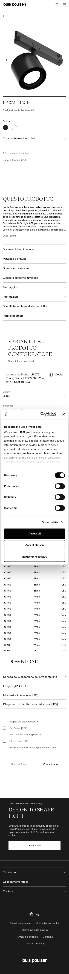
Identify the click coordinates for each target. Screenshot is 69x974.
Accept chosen (34, 544)
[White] (14, 127)
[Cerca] (57, 5)
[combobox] (34, 676)
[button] (33, 88)
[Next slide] (62, 59)
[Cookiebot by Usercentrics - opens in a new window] (42, 414)
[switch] (60, 486)
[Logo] (14, 7)
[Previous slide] (6, 59)
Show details (50, 522)
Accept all (34, 533)
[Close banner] (63, 414)
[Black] (5, 127)
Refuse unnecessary (34, 556)
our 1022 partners (26, 432)
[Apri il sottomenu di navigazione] (63, 7)
